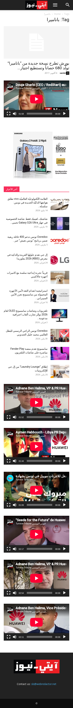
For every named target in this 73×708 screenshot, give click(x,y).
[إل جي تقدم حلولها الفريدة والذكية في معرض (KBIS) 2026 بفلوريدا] (60, 259)
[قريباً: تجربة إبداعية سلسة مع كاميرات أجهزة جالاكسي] (60, 277)
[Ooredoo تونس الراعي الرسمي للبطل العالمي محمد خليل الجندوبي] (60, 335)
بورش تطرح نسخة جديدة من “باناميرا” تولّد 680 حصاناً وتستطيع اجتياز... (38, 65)
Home (57, 14)
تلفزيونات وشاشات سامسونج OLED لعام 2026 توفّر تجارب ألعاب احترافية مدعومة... (26, 314)
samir (63, 73)
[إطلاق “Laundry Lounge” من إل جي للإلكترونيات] (60, 371)
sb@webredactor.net (43, 684)
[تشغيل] (64, 114)
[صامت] (14, 114)
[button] (55, 5)
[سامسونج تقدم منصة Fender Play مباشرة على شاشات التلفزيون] (60, 353)
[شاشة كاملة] (8, 114)
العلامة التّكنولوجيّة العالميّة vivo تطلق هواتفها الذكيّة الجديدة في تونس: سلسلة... (27, 202)
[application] (36, 98)
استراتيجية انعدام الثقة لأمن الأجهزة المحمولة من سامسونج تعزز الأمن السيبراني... (28, 294)
